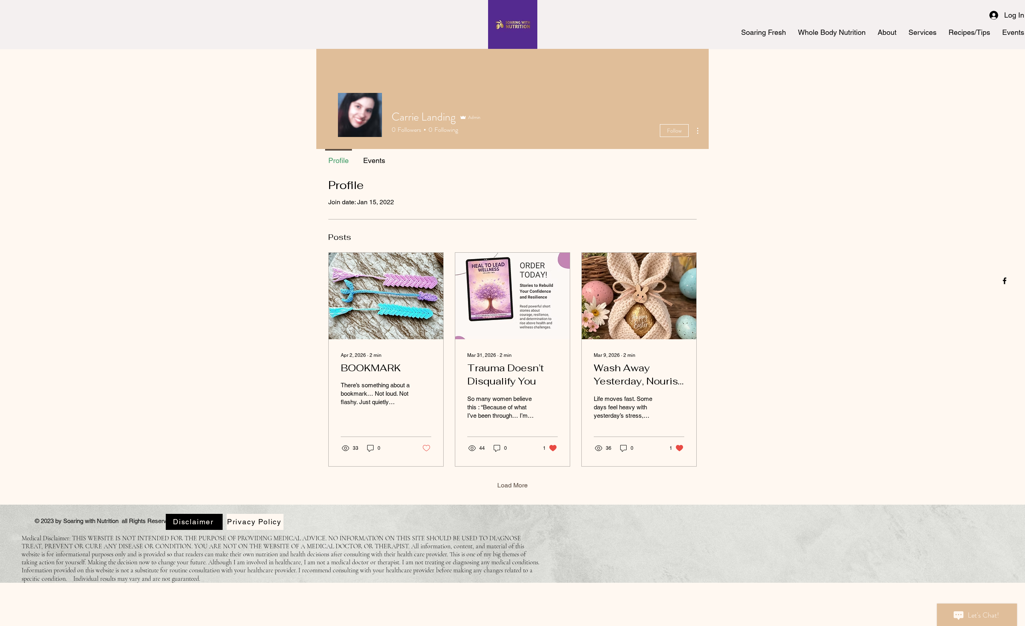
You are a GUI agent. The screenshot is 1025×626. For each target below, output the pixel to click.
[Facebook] (1004, 280)
